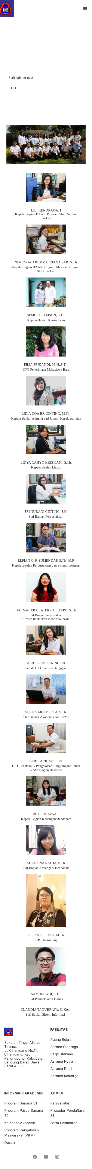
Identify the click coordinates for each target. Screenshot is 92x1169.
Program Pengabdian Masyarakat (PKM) (21, 1132)
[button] (85, 8)
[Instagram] (57, 1157)
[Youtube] (46, 1157)
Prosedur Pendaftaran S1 (68, 1113)
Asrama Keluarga (64, 1076)
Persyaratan (60, 1103)
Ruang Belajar (61, 1039)
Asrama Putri (61, 1068)
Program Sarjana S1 (20, 1103)
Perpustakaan (61, 1054)
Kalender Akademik (20, 1123)
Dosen (9, 1142)
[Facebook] (34, 1157)
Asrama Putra (61, 1061)
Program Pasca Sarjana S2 (23, 1113)
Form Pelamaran (63, 1123)
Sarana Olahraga (64, 1047)
